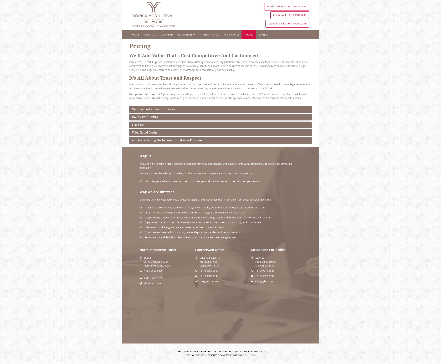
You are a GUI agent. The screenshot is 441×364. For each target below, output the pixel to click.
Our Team (167, 34)
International (209, 34)
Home (135, 34)
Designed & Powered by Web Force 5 (227, 355)
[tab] (220, 109)
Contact (264, 34)
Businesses (185, 34)
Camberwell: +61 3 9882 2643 (289, 15)
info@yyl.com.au (153, 283)
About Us (150, 34)
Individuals (231, 34)
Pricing (249, 34)
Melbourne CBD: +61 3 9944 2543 (287, 23)
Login (253, 355)
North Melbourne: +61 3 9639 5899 (286, 6)
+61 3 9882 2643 (208, 270)
